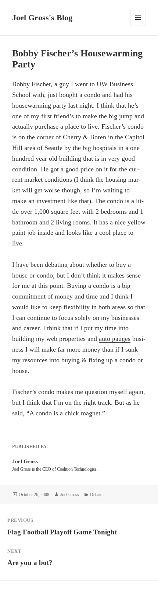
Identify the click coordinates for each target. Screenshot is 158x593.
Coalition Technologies (77, 469)
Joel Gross (69, 494)
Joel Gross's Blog (42, 17)
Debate (96, 494)
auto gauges (114, 338)
